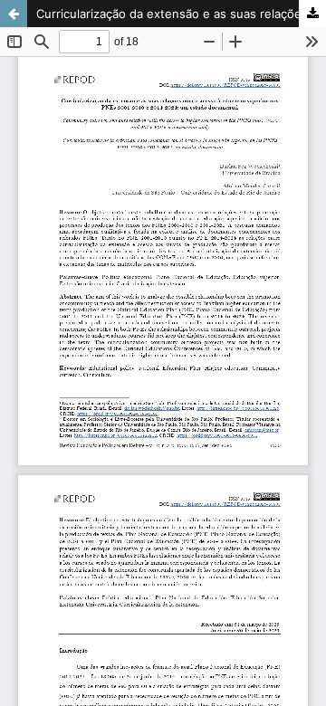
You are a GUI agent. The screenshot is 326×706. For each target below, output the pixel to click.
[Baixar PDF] (312, 13)
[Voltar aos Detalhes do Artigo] (13, 13)
